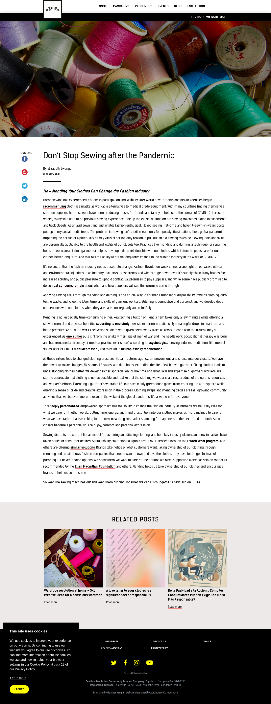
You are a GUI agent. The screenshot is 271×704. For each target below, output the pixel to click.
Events (163, 6)
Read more (51, 602)
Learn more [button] (18, 678)
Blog (178, 6)
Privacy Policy (159, 648)
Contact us (159, 641)
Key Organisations (111, 648)
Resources (143, 6)
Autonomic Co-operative (164, 692)
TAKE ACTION (196, 6)
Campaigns (121, 6)
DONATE (207, 641)
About (103, 6)
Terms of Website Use (208, 17)
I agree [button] (19, 689)
